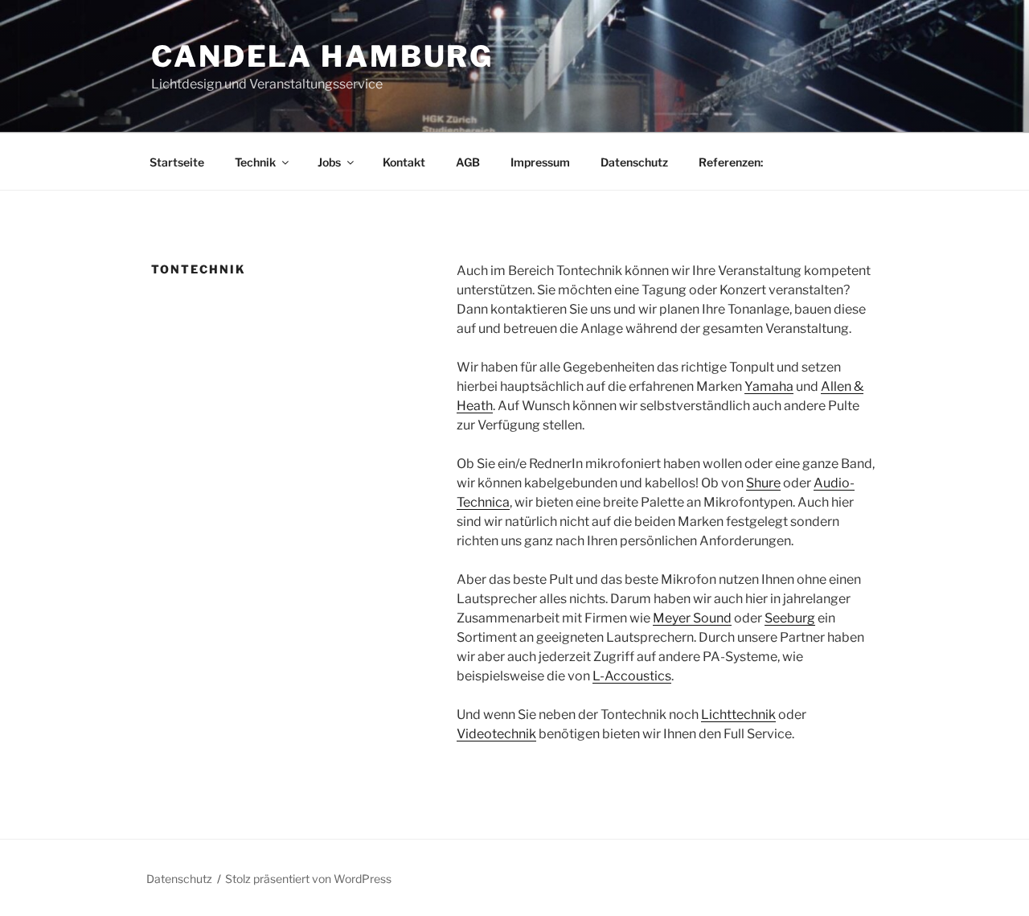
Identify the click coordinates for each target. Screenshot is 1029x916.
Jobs (329, 162)
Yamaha (768, 386)
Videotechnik (496, 733)
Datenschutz (634, 162)
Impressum (540, 162)
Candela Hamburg (322, 56)
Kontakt (404, 162)
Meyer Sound (692, 618)
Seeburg (790, 618)
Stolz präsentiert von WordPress (308, 878)
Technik (255, 162)
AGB (468, 162)
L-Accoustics (631, 676)
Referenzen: (731, 162)
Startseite (177, 162)
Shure (763, 483)
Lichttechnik (738, 714)
